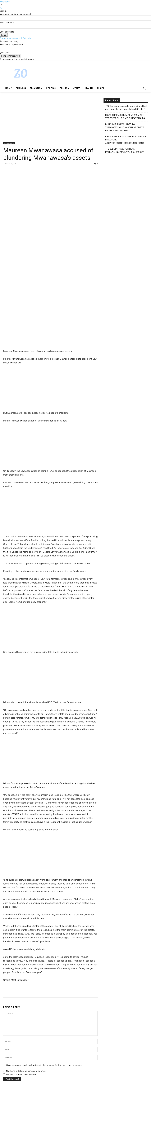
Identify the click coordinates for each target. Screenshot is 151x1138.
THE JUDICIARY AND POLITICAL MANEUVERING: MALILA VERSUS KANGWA (124, 150)
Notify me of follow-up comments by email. (26, 1071)
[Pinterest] (20, 170)
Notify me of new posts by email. (21, 1074)
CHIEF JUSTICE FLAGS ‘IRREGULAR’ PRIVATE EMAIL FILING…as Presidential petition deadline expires (125, 139)
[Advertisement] (50, 120)
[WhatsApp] (26, 170)
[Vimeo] (142, 62)
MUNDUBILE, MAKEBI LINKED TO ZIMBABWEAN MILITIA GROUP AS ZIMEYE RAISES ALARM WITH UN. (124, 127)
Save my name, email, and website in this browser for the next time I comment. (44, 1065)
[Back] (1, 7)
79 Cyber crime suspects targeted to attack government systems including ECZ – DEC (126, 107)
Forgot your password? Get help (15, 38)
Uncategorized (9, 143)
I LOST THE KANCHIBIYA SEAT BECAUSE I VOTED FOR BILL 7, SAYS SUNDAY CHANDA (125, 116)
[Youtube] (146, 62)
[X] (138, 62)
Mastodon (5, 1)
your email (5, 52)
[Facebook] (129, 62)
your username (7, 22)
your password (7, 31)
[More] (33, 170)
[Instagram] (134, 62)
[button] (144, 88)
